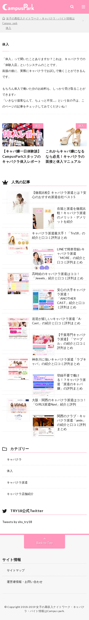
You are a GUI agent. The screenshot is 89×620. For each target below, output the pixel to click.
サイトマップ (16, 570)
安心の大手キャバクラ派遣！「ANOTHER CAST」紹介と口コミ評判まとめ (71, 298)
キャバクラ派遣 (17, 482)
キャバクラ (14, 459)
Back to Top (45, 543)
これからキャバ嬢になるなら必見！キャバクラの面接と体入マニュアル (65, 156)
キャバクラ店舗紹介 (20, 494)
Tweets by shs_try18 (17, 522)
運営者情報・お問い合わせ (24, 581)
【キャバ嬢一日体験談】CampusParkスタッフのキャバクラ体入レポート (21, 156)
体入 (38, 126)
